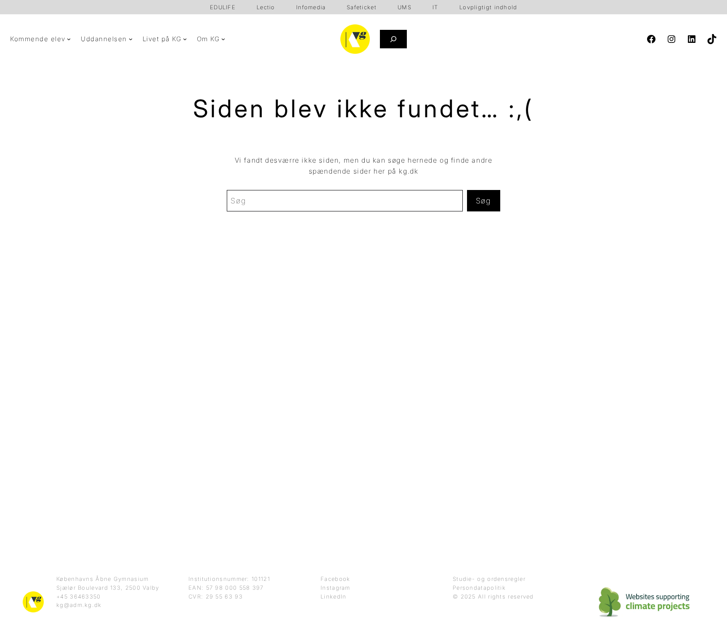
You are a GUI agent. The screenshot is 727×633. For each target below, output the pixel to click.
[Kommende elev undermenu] (69, 39)
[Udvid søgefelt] (393, 39)
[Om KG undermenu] (223, 39)
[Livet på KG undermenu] (185, 39)
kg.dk (408, 171)
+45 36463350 (78, 596)
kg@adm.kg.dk (79, 604)
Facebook (335, 578)
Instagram (335, 587)
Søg (483, 200)
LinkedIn (333, 596)
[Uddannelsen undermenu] (131, 39)
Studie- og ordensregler (489, 578)
